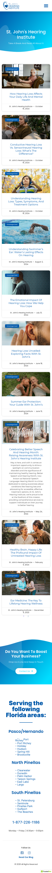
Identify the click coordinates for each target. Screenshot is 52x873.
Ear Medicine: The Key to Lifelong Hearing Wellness (26, 602)
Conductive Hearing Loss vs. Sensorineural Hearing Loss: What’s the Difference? (26, 149)
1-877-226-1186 (26, 822)
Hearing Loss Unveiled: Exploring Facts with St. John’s (26, 353)
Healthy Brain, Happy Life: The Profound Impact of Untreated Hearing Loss (26, 552)
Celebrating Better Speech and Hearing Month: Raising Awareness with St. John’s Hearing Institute (26, 454)
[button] (46, 5)
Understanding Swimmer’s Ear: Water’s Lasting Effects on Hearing (26, 252)
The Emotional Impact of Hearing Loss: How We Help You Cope (26, 303)
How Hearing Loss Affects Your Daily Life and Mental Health (26, 96)
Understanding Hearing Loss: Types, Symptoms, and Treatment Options (26, 201)
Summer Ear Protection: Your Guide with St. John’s (26, 403)
